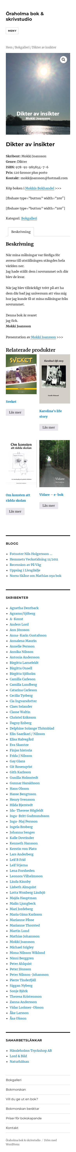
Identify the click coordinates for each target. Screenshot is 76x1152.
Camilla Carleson (22, 679)
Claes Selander (21, 706)
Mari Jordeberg (21, 909)
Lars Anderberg (22, 854)
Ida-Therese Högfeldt (26, 810)
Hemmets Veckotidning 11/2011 (34, 559)
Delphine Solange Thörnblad (32, 728)
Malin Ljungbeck (23, 903)
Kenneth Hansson (24, 843)
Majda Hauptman (23, 898)
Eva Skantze (19, 745)
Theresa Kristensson (26, 996)
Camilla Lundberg (23, 685)
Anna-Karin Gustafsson (28, 635)
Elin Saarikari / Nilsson (27, 734)
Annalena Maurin (23, 641)
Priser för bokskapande (24, 1118)
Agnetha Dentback (24, 608)
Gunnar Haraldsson (25, 783)
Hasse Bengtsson (23, 794)
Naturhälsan (19, 1061)
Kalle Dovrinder (22, 838)
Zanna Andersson (23, 1002)
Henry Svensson (22, 799)
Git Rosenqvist (21, 767)
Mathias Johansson (25, 936)
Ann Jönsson (19, 630)
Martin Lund (19, 931)
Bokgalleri (22, 47)
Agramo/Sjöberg (22, 613)
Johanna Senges (22, 832)
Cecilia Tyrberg (21, 695)
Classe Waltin (20, 712)
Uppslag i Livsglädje (25, 570)
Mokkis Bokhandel (39, 188)
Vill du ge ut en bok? (22, 1099)
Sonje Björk (19, 991)
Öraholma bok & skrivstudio (25, 16)
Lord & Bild (18, 1056)
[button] (63, 59)
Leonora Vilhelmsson (26, 876)
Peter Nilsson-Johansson (29, 975)
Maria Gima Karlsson (26, 914)
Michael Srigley (22, 947)
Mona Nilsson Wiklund (27, 953)
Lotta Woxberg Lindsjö (27, 892)
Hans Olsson (19, 788)
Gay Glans (17, 761)
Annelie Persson (22, 646)
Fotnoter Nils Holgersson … (31, 554)
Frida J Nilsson (21, 756)
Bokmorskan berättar (22, 1109)
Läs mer (15, 412)
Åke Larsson (19, 1013)
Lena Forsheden (22, 871)
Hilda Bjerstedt (21, 805)
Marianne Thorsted (25, 925)
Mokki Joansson (43, 337)
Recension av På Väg (25, 565)
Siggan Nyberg (21, 985)
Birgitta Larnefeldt (24, 663)
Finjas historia (21, 750)
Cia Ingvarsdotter (23, 701)
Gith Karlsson (20, 772)
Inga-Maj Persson (24, 821)
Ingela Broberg (21, 827)
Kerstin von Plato (23, 849)
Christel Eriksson (23, 717)
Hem (9, 47)
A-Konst (16, 619)
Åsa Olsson (18, 1018)
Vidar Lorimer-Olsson (27, 1007)
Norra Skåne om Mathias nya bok (35, 576)
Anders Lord (19, 624)
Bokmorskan (16, 1089)
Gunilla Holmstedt (24, 778)
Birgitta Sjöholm (22, 674)
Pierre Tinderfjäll (23, 980)
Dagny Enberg (21, 723)
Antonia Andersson (25, 657)
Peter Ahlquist (21, 964)
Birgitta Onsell (21, 668)
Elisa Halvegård (22, 739)
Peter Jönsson (20, 969)
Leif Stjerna (19, 865)
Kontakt (12, 1128)
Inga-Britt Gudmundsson (29, 816)
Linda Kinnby (20, 881)
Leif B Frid (18, 860)
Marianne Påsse (22, 920)
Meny (12, 30)
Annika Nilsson (21, 652)
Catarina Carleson (23, 690)
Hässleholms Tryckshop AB (31, 1051)
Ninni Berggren (22, 958)
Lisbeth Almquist (23, 887)
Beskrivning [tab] (21, 232)
